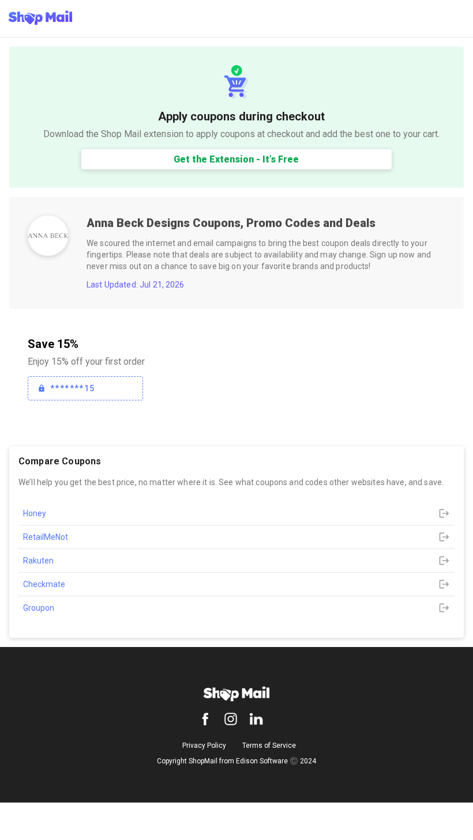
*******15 (72, 388)
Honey (34, 513)
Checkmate (44, 584)
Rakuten (38, 560)
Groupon (38, 607)
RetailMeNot (45, 537)
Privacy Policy (204, 745)
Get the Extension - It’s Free (236, 159)
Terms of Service (269, 745)
